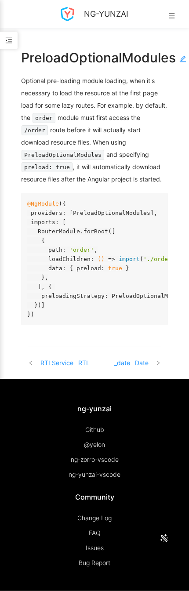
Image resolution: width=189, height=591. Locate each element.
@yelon (94, 444)
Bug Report (94, 562)
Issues (95, 547)
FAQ (95, 533)
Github (94, 429)
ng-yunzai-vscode (94, 474)
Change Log (94, 518)
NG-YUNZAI (105, 13)
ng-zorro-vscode (95, 459)
